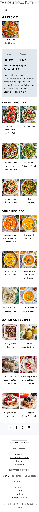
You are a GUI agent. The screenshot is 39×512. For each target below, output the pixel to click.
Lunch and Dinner (19, 458)
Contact (19, 487)
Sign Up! (7, 476)
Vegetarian (19, 464)
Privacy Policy (19, 497)
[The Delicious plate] (19, 3)
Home (4, 10)
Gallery (19, 494)
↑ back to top (19, 442)
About (19, 491)
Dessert (19, 461)
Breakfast (20, 454)
